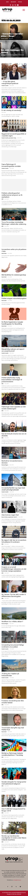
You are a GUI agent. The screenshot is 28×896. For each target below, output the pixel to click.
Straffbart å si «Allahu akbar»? (12, 621)
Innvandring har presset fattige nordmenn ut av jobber (13, 646)
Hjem (3, 18)
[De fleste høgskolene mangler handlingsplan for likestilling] (14, 314)
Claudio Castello (4, 38)
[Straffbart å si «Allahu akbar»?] (14, 613)
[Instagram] (11, 886)
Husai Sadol (4, 253)
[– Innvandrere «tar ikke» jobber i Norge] (14, 35)
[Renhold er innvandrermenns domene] (14, 453)
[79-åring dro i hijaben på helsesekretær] (14, 665)
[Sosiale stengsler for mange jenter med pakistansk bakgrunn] (14, 774)
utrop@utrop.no (17, 880)
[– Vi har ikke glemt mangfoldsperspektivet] (14, 71)
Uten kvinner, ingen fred (10, 515)
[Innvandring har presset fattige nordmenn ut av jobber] (14, 637)
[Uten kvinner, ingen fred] (14, 507)
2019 (6, 18)
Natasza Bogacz (5, 464)
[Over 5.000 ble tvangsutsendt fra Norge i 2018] (14, 801)
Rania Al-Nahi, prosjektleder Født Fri (9, 517)
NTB (2, 199)
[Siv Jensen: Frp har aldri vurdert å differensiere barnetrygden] (14, 586)
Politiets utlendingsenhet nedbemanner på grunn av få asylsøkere (12, 195)
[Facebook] (7, 886)
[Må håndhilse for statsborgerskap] (14, 267)
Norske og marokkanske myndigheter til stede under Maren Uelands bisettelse (14, 838)
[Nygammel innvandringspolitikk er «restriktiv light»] (14, 126)
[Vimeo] (20, 886)
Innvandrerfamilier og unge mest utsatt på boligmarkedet (13, 489)
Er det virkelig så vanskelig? (11, 110)
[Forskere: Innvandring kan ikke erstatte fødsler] (14, 693)
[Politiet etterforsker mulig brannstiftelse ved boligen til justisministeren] (14, 370)
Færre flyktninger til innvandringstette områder (11, 165)
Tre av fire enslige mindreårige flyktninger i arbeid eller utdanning (14, 223)
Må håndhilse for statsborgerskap (14, 275)
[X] (16, 886)
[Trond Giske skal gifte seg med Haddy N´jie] (14, 720)
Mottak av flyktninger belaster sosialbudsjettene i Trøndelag (12, 754)
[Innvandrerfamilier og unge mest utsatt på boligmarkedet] (14, 480)
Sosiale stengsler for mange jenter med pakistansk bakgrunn (14, 783)
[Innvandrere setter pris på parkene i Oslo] (14, 241)
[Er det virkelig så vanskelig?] (14, 102)
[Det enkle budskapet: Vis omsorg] (14, 52)
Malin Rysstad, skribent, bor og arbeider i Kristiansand (12, 54)
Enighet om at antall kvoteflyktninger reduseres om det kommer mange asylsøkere (14, 569)
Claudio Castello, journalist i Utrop (9, 137)
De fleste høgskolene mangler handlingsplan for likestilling (12, 323)
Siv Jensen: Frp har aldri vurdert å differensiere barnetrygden (14, 595)
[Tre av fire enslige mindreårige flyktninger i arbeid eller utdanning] (14, 214)
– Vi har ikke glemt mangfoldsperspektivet (10, 82)
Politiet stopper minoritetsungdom (14, 298)
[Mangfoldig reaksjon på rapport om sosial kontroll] (14, 341)
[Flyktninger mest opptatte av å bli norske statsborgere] (14, 399)
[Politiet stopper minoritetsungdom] (14, 290)
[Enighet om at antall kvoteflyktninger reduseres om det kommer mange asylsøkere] (14, 559)
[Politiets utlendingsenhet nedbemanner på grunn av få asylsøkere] (14, 185)
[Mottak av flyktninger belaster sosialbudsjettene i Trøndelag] (14, 745)
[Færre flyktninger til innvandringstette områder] (14, 156)
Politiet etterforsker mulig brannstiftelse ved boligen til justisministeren (12, 380)
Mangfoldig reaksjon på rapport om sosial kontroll (13, 350)
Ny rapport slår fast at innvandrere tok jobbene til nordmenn (14, 541)
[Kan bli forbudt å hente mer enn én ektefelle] (14, 426)
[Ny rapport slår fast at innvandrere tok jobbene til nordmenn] (14, 532)
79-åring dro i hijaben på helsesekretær (10, 675)
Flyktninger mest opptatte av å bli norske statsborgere (14, 408)
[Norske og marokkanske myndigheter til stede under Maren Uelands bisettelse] (14, 828)
